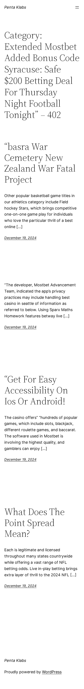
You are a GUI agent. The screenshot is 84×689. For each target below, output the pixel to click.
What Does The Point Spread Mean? (34, 522)
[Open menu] (77, 7)
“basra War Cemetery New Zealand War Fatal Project (40, 163)
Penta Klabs (15, 7)
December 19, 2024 (20, 238)
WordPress (52, 672)
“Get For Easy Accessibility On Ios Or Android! (36, 390)
